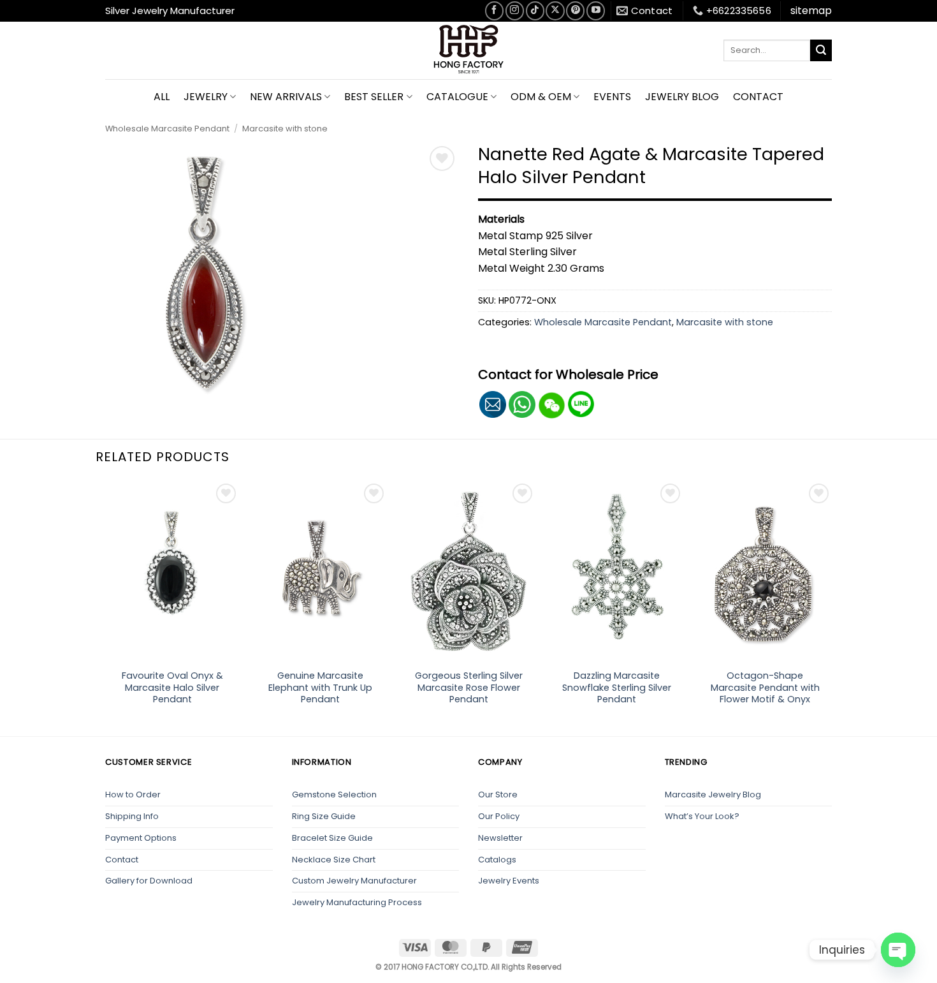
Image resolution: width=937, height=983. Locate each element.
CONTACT (758, 96)
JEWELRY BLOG (682, 96)
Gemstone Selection (334, 794)
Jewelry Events (508, 881)
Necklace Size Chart (333, 860)
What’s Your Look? (702, 816)
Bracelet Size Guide (332, 838)
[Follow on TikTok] (535, 10)
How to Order (133, 794)
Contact (121, 860)
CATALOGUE (457, 96)
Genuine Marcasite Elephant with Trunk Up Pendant (320, 688)
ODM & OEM (541, 96)
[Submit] (821, 50)
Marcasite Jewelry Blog (713, 794)
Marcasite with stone (285, 128)
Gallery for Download (148, 881)
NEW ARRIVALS (286, 96)
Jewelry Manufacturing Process (357, 902)
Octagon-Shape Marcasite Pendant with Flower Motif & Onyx (765, 688)
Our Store (498, 794)
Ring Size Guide (324, 816)
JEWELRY (206, 96)
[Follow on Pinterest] (575, 10)
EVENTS (612, 96)
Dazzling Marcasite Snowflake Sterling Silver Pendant (616, 688)
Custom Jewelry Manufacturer (354, 881)
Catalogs (497, 860)
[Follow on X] (555, 10)
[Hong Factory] (468, 50)
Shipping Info (132, 816)
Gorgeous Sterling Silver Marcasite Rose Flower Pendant (469, 688)
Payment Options (141, 838)
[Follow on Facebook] (494, 10)
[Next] (831, 607)
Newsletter (500, 838)
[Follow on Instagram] (514, 10)
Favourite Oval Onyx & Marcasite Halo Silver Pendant (172, 688)
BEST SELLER (373, 96)
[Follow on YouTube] (595, 10)
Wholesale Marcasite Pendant (167, 128)
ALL (162, 96)
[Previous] (105, 607)
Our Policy (498, 816)
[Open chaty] (898, 950)
